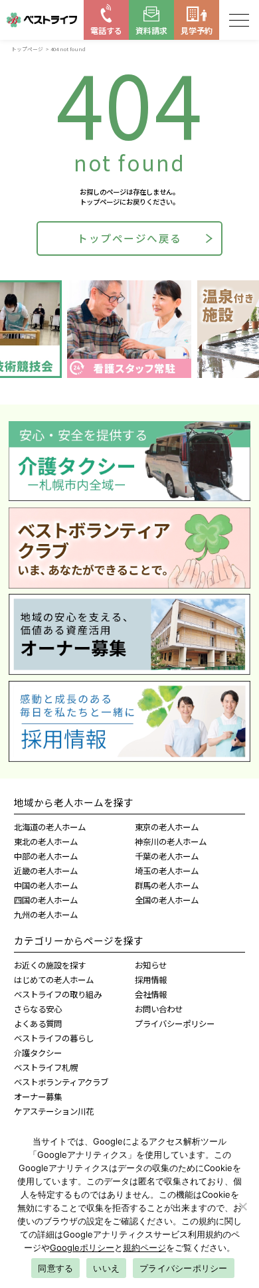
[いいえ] (242, 1206)
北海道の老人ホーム (50, 827)
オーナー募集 (38, 1097)
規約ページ (144, 1247)
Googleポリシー (82, 1247)
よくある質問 (38, 1024)
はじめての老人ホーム (54, 980)
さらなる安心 (38, 1009)
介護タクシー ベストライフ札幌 (46, 1060)
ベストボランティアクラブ (61, 1082)
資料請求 (151, 30)
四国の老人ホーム (46, 900)
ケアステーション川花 (54, 1111)
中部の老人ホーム (46, 856)
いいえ (106, 1268)
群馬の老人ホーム (167, 885)
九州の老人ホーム (46, 915)
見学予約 (197, 30)
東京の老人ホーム (167, 827)
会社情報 (151, 994)
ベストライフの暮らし (54, 1038)
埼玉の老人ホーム (167, 871)
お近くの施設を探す (50, 965)
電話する (106, 30)
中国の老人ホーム (46, 885)
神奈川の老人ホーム (171, 842)
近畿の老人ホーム (46, 871)
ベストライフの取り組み (58, 994)
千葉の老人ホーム (167, 856)
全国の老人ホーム (167, 900)
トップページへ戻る (129, 237)
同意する (55, 1268)
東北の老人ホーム (46, 842)
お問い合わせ (159, 1009)
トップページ (27, 48)
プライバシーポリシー (175, 1024)
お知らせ (151, 965)
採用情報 (151, 980)
